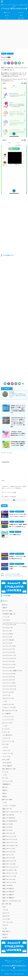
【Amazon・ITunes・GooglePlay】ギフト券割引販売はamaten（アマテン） (18, 433)
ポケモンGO (9, 452)
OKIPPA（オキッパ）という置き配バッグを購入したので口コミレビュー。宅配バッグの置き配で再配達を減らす (18, 409)
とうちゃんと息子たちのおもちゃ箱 (14, 8)
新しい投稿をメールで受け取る (9, 496)
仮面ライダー (7, 12)
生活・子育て (21, 18)
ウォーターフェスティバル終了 (12, 574)
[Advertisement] (14, 34)
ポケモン (7, 15)
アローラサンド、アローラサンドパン (14, 575)
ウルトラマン (21, 12)
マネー (6, 18)
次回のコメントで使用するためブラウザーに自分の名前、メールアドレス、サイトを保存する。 (14, 487)
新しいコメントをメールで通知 (9, 492)
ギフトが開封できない (15, 534)
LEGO (21, 15)
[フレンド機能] (15, 63)
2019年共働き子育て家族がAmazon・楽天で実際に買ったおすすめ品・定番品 (18, 443)
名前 (3, 480)
